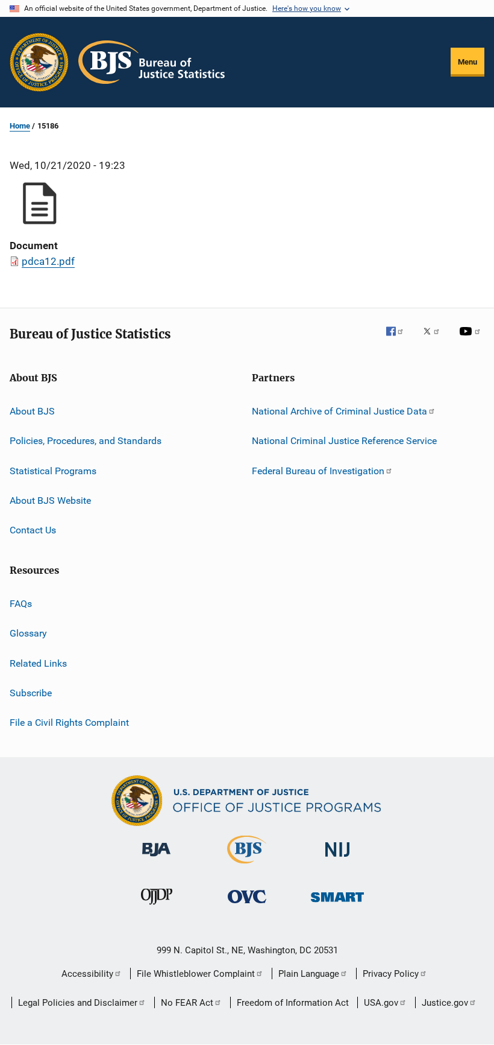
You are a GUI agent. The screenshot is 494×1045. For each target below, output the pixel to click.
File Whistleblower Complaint (196, 973)
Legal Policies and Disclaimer (77, 1002)
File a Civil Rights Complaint (69, 722)
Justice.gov (445, 1002)
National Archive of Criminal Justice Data (339, 411)
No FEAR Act (187, 1002)
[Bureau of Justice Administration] (156, 859)
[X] (435, 339)
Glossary (28, 633)
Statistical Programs (53, 471)
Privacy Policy (391, 973)
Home (20, 125)
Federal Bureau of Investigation (318, 471)
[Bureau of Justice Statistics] (246, 866)
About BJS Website (50, 500)
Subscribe (31, 693)
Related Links (38, 663)
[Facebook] (399, 339)
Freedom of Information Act (293, 1002)
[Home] (151, 62)
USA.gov (381, 1002)
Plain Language (308, 973)
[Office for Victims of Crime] (247, 905)
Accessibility (87, 973)
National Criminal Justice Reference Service (344, 440)
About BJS (32, 411)
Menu (467, 61)
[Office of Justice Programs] (39, 62)
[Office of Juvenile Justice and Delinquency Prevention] (156, 907)
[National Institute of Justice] (337, 859)
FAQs (21, 603)
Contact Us (33, 530)
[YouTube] (471, 339)
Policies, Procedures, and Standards (85, 440)
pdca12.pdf (48, 261)
